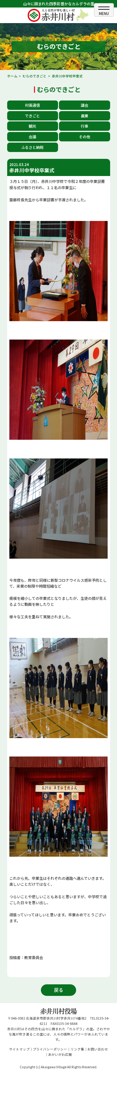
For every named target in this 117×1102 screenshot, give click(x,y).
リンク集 (77, 1049)
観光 (32, 126)
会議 (32, 136)
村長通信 (32, 105)
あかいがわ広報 (60, 1054)
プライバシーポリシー (50, 1049)
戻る (58, 990)
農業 (84, 115)
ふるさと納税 (32, 147)
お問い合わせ (97, 1049)
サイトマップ (19, 1049)
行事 (84, 126)
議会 (84, 105)
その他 (84, 136)
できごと (32, 115)
